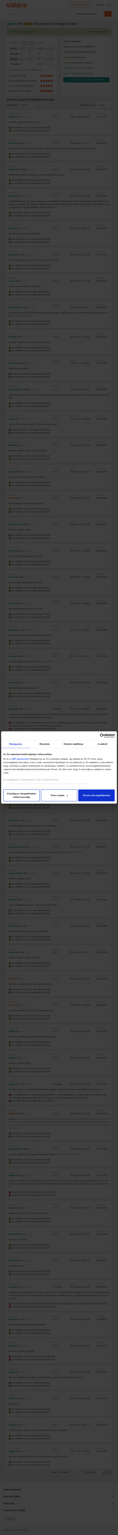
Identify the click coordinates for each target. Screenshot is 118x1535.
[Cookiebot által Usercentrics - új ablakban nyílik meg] (102, 736)
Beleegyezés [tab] (15, 744)
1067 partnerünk (20, 759)
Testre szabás (57, 795)
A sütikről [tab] (102, 744)
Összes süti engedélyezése (96, 795)
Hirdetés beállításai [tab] (73, 744)
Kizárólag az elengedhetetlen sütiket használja (21, 795)
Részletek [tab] (45, 744)
